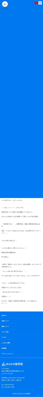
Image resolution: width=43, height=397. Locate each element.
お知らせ (4, 315)
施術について (5, 326)
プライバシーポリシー (8, 353)
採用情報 (4, 348)
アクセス (4, 337)
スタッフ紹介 (5, 332)
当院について (5, 321)
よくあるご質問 (6, 342)
